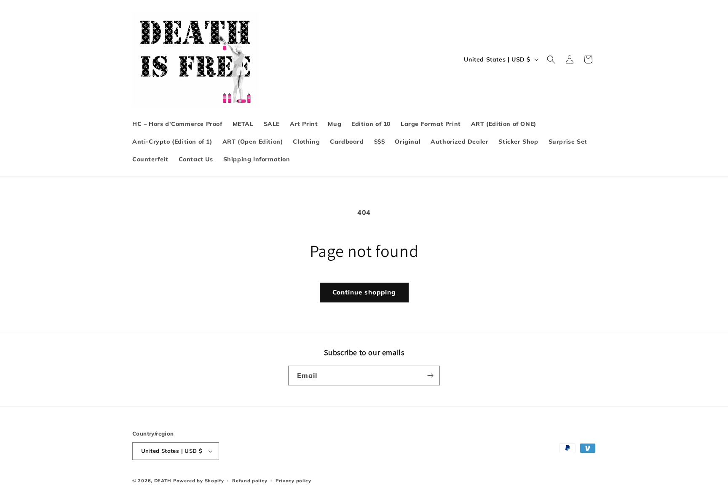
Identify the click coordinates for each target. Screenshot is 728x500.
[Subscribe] (430, 375)
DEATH (163, 481)
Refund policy (249, 481)
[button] (551, 59)
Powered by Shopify (198, 481)
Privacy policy (293, 481)
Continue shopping (364, 292)
